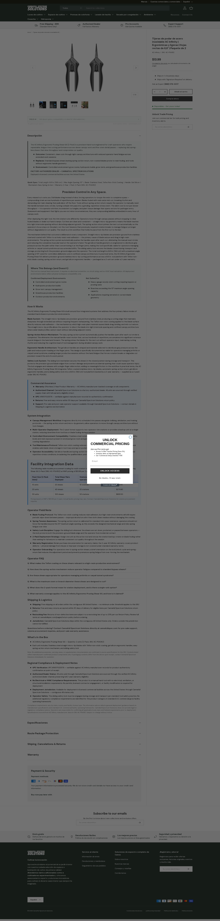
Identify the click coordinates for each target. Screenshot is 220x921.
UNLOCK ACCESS (110, 471)
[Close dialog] (130, 437)
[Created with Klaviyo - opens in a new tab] (110, 485)
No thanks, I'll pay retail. (110, 478)
